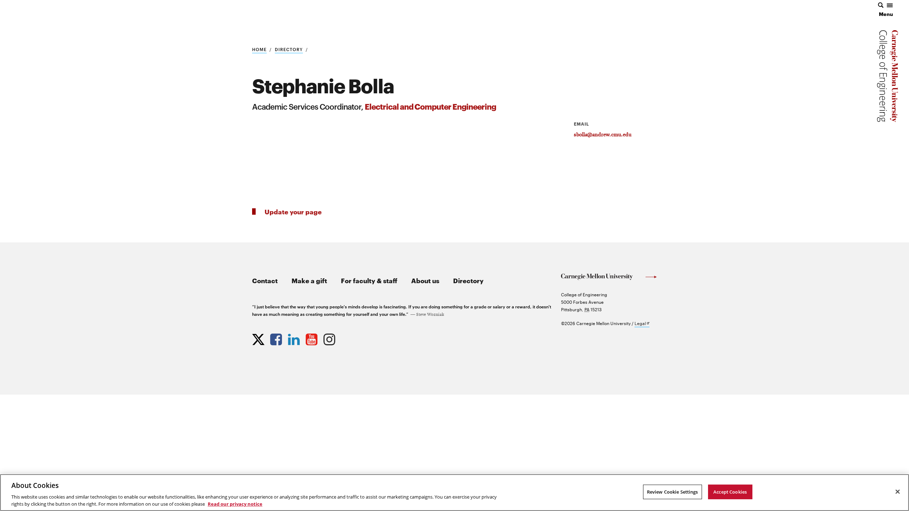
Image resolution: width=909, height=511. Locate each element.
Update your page (293, 211)
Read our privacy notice (235, 503)
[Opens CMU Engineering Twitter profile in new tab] (259, 338)
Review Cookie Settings (672, 492)
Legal (642, 323)
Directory (289, 49)
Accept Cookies (730, 492)
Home (259, 49)
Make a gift (309, 280)
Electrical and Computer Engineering (430, 105)
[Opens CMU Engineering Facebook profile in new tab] (277, 338)
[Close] (897, 492)
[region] (454, 492)
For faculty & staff (369, 280)
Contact (265, 280)
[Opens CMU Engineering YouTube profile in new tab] (312, 338)
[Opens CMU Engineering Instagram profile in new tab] (330, 338)
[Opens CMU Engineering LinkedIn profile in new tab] (295, 338)
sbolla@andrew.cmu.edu (602, 135)
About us (425, 280)
